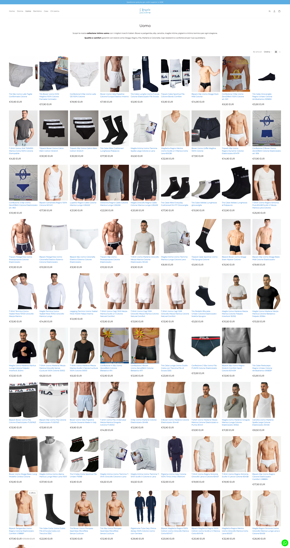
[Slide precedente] (134, 74)
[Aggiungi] (277, 197)
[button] (268, 51)
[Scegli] (34, 88)
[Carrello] (279, 11)
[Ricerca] (269, 11)
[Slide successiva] (155, 74)
